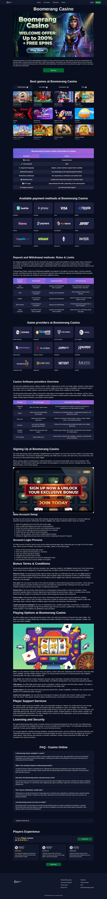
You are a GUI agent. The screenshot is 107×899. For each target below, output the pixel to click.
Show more (53, 864)
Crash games (62, 87)
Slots (83, 87)
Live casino (42, 87)
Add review (85, 839)
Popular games (21, 87)
